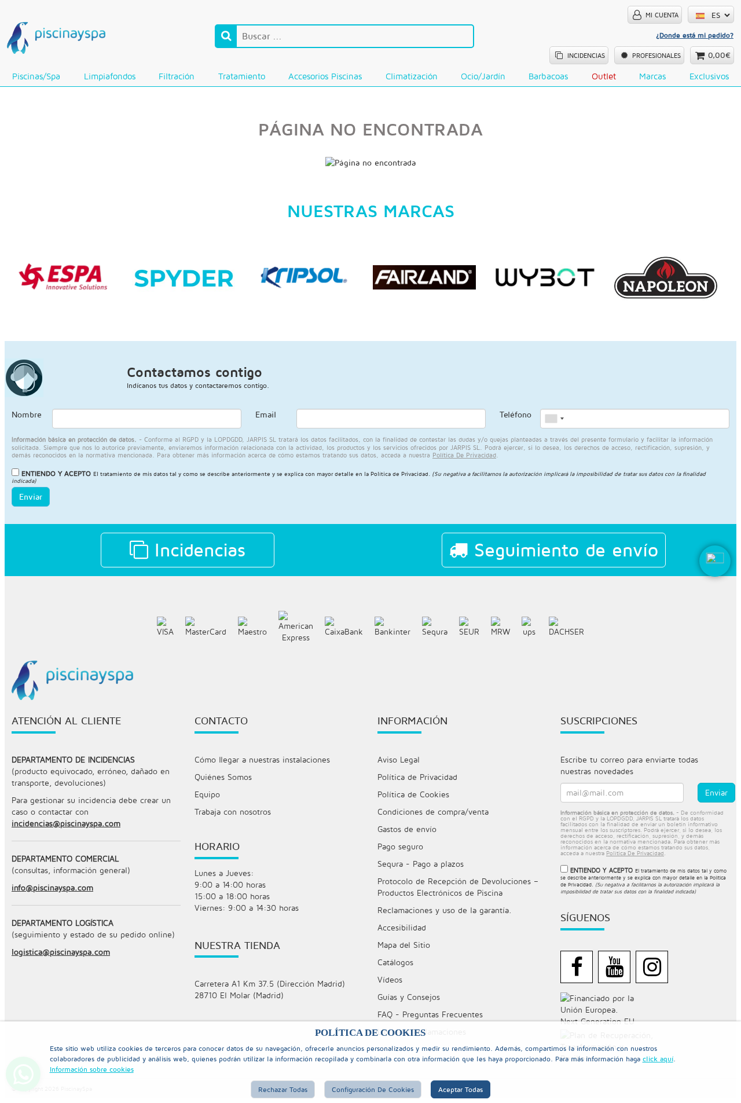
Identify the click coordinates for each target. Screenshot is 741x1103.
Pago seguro (400, 846)
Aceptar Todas (460, 1089)
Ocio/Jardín (483, 76)
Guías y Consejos (408, 997)
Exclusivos (709, 76)
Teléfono (515, 414)
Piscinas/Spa (36, 76)
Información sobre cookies (92, 1069)
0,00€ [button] (719, 55)
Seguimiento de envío (563, 549)
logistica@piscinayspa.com (61, 952)
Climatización (412, 76)
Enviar (30, 496)
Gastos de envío (406, 829)
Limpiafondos (109, 76)
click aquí (658, 1058)
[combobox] (554, 418)
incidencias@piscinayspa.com (66, 823)
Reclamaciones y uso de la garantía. (444, 910)
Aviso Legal (398, 759)
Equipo (207, 794)
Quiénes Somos (223, 777)
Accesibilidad (401, 927)
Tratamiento (241, 76)
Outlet (604, 76)
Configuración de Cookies (373, 1089)
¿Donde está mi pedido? (694, 35)
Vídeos (389, 979)
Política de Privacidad (399, 473)
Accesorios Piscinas (325, 76)
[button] (715, 579)
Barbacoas (548, 76)
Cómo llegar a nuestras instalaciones (262, 759)
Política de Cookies (413, 794)
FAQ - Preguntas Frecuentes (430, 1014)
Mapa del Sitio (403, 945)
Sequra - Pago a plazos (420, 864)
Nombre (27, 414)
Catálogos (395, 962)
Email (265, 414)
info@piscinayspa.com (52, 887)
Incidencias (196, 549)
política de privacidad (464, 455)
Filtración (177, 76)
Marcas (652, 76)
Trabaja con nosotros (233, 811)
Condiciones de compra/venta (433, 811)
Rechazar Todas (282, 1089)
